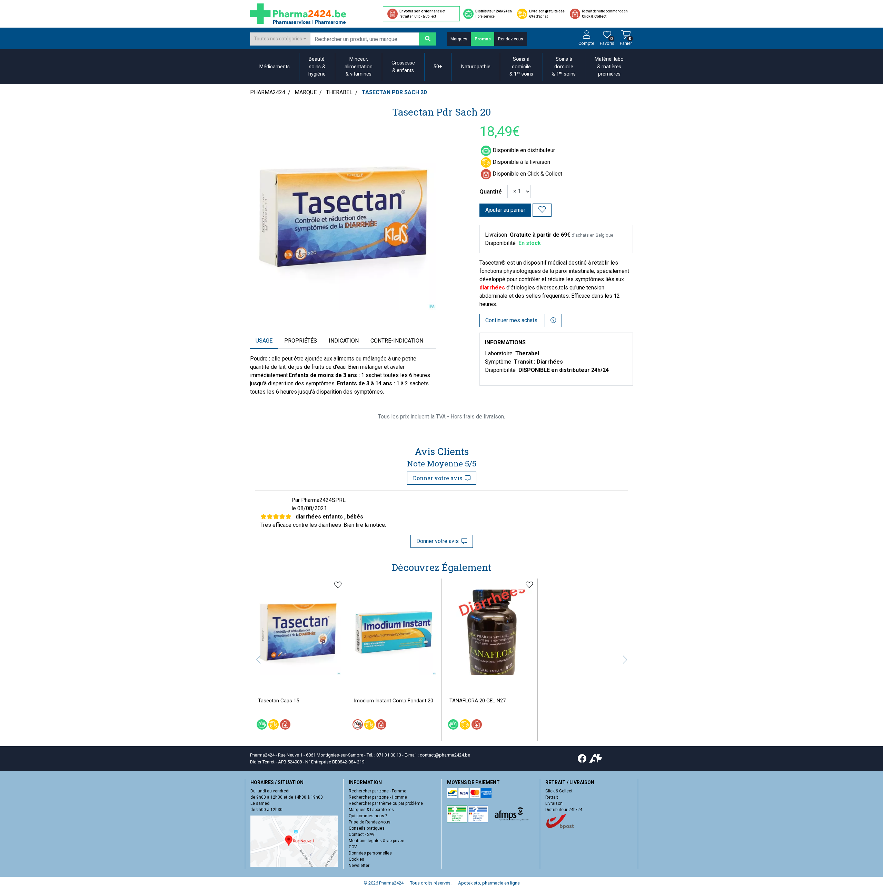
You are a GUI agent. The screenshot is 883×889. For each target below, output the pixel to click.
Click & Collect (559, 791)
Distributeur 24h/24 (563, 809)
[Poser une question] (553, 320)
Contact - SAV (362, 834)
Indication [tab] (344, 340)
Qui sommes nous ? (368, 815)
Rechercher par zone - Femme (377, 791)
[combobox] (280, 39)
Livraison (554, 803)
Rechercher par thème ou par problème (386, 803)
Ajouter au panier (505, 210)
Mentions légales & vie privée (376, 840)
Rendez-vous (510, 39)
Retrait (551, 797)
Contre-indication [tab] (396, 340)
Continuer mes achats (511, 320)
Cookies (356, 859)
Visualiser (396, 680)
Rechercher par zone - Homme (378, 797)
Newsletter (359, 865)
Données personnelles (370, 853)
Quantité (490, 191)
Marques (458, 39)
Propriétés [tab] (300, 340)
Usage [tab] (264, 340)
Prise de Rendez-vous (369, 822)
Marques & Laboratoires (371, 809)
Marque (306, 92)
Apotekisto (489, 883)
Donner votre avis (439, 478)
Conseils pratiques (367, 828)
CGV (353, 846)
